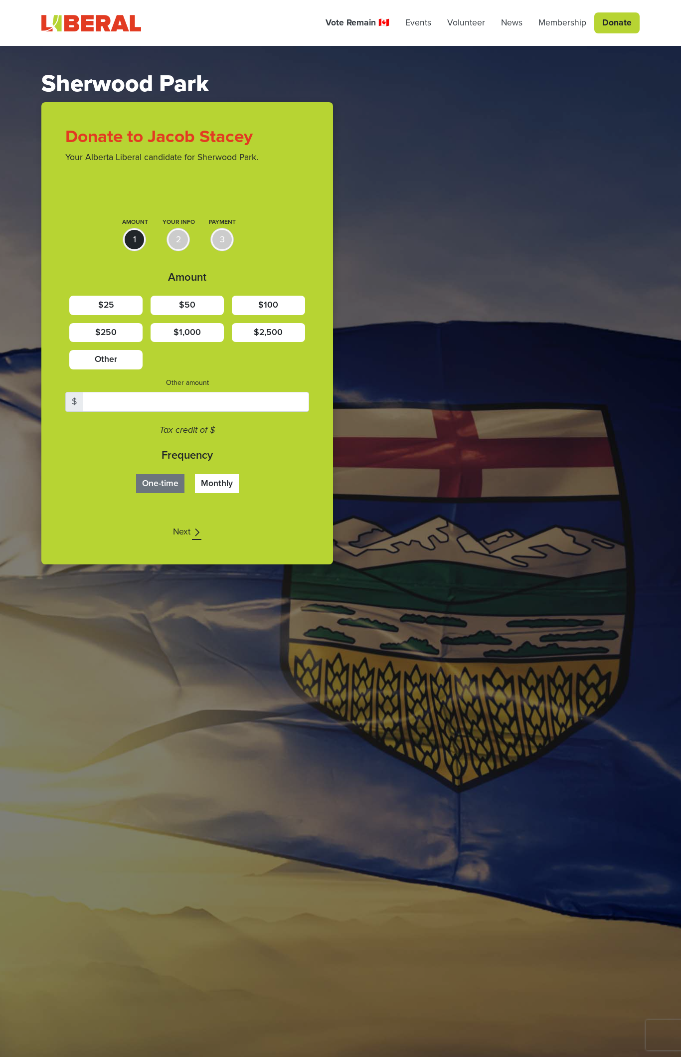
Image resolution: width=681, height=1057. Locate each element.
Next (183, 532)
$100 (268, 305)
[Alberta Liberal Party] (91, 23)
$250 (106, 332)
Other (106, 359)
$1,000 (187, 332)
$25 (106, 305)
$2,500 (268, 332)
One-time (160, 483)
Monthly (217, 483)
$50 (187, 305)
